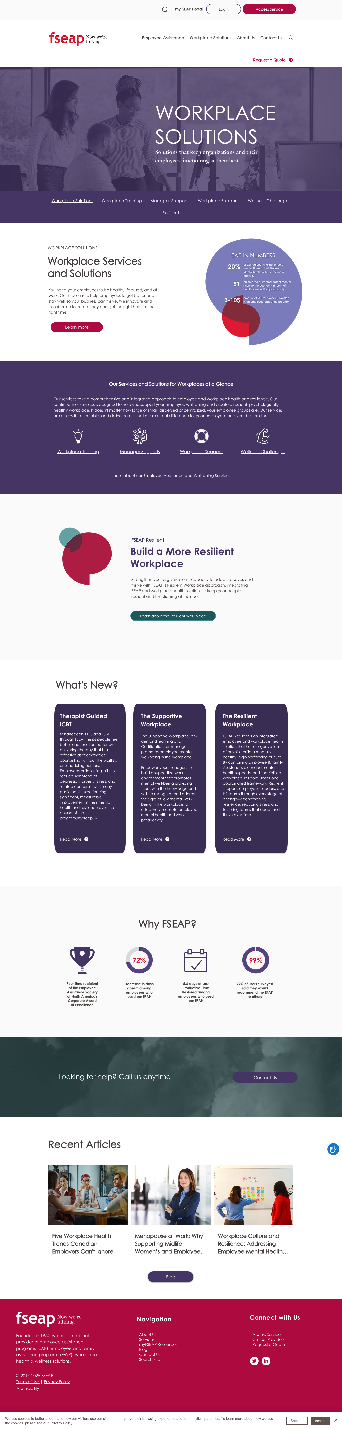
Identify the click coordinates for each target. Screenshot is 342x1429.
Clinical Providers (268, 1339)
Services (146, 1339)
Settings (297, 1420)
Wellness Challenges (263, 451)
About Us (147, 1334)
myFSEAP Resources (158, 1344)
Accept (320, 1420)
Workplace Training (78, 451)
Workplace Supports (201, 451)
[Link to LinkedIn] (266, 1361)
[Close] (336, 1420)
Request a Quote (268, 1344)
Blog (143, 1349)
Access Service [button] (266, 1334)
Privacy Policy (57, 1381)
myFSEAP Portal (189, 9)
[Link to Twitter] (254, 1361)
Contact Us (149, 1354)
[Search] (291, 37)
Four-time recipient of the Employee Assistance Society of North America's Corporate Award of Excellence (82, 994)
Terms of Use (28, 1381)
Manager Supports (140, 451)
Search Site (149, 1359)
